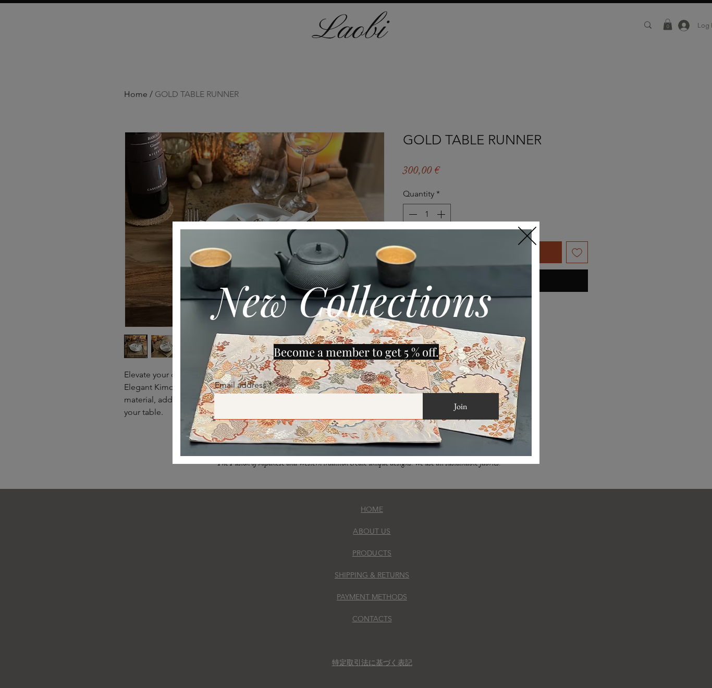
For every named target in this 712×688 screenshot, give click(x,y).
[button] (527, 236)
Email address (240, 385)
